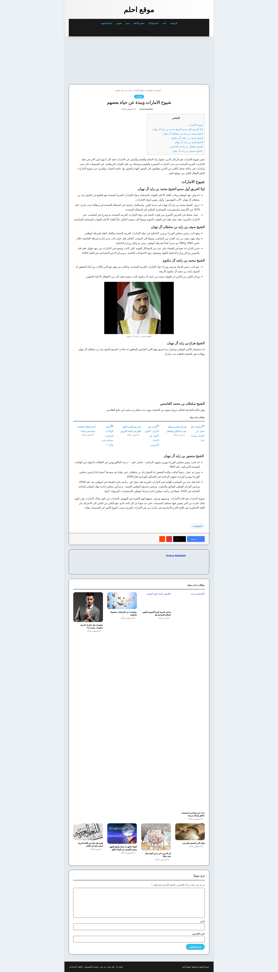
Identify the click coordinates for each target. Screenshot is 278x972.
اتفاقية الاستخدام (76, 967)
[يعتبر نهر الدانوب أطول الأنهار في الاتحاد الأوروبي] (151, 435)
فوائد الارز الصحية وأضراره (193, 843)
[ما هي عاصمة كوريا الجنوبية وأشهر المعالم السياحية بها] (156, 600)
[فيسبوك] (184, 560)
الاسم (202, 921)
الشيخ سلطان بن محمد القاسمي (186, 146)
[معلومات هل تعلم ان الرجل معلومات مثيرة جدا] (88, 607)
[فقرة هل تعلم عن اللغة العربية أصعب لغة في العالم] (88, 831)
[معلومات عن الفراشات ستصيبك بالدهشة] (122, 600)
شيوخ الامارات (195, 124)
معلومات (149, 90)
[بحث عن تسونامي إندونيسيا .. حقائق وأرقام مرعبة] (190, 701)
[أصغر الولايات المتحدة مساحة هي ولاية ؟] (106, 435)
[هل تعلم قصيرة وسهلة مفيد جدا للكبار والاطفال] (197, 433)
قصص (118, 23)
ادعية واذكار (153, 23)
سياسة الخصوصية (91, 967)
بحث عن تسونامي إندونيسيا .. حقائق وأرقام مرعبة (193, 814)
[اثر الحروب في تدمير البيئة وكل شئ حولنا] (156, 836)
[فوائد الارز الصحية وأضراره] (190, 831)
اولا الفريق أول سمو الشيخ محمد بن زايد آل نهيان (177, 129)
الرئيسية (174, 23)
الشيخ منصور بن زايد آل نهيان (187, 150)
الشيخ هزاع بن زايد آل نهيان (189, 142)
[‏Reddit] (162, 539)
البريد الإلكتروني (198, 934)
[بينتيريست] (169, 539)
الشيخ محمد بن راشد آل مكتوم (187, 137)
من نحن (103, 967)
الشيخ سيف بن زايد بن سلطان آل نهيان (183, 133)
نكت (164, 23)
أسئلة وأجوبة (106, 23)
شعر (127, 23)
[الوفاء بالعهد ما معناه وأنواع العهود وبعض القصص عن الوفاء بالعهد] (122, 833)
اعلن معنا (111, 967)
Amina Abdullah (146, 109)
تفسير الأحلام (138, 23)
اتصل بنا (119, 967)
